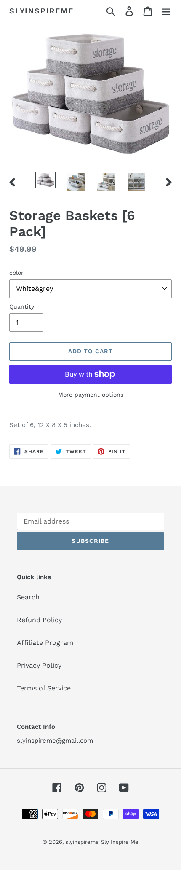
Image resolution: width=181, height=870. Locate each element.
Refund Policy (39, 620)
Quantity (21, 306)
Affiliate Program (45, 643)
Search (28, 597)
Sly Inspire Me (119, 842)
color (16, 272)
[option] (45, 180)
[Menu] (166, 11)
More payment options (90, 394)
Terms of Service (44, 688)
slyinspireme (41, 10)
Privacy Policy (39, 665)
